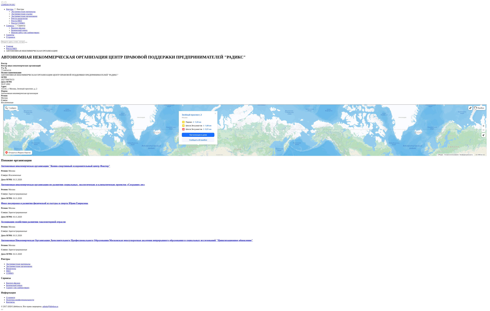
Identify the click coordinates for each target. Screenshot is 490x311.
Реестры (10, 9)
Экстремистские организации (24, 16)
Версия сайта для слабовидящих (25, 32)
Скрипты (10, 35)
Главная (9, 46)
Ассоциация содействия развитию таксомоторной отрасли (33, 221)
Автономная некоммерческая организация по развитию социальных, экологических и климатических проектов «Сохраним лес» (73, 184)
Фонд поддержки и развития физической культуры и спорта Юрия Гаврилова (44, 203)
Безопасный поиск (19, 30)
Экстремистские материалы (23, 11)
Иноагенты (11, 269)
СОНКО (10, 273)
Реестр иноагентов (19, 18)
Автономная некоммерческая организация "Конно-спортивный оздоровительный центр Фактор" (55, 166)
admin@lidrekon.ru (50, 306)
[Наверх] (2, 309)
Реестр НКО (16, 21)
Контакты (10, 302)
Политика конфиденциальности (20, 300)
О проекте (10, 37)
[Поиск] (26, 42)
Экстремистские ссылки (21, 14)
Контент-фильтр (18, 28)
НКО (8, 271)
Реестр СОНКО (18, 23)
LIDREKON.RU (8, 5)
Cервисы (10, 26)
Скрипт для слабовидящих (17, 288)
